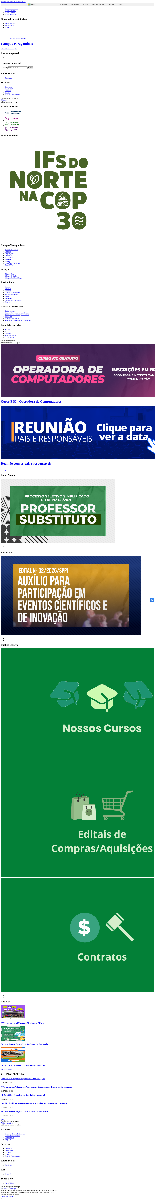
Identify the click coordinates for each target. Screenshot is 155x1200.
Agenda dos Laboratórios (13, 300)
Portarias (8, 302)
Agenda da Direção (11, 250)
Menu (5, 100)
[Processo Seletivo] (13, 125)
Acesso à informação (98, 4)
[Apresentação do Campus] (13, 115)
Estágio (7, 296)
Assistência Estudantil (12, 263)
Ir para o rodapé (11, 14)
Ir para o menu (10, 11)
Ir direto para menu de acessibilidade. (13, 2)
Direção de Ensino (11, 276)
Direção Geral (9, 274)
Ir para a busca (10, 13)
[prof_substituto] (58, 542)
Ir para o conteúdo (11, 9)
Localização (9, 257)
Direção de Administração (13, 278)
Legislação (111, 4)
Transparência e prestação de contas (17, 315)
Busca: (5, 67)
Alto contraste (9, 25)
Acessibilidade (10, 23)
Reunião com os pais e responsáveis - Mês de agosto (23, 1079)
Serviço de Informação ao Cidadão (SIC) (18, 320)
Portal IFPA (9, 265)
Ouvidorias (8, 255)
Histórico (8, 259)
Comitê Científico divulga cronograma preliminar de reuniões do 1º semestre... (34, 1103)
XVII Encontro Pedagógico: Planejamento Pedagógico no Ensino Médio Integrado (36, 1087)
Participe (85, 4)
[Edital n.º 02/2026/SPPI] (71, 635)
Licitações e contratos (12, 319)
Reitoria (7, 261)
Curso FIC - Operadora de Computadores (31, 401)
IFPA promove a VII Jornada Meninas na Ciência (22, 1023)
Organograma (9, 254)
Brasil (33, 4)
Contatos (8, 91)
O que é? (8, 1174)
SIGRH (7, 93)
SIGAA (7, 329)
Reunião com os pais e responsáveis (26, 463)
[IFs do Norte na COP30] (49, 241)
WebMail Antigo (10, 335)
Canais (120, 4)
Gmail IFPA (9, 89)
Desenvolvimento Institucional (15, 1134)
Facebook (8, 1165)
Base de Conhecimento (12, 94)
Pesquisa (8, 289)
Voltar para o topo (7, 1123)
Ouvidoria (8, 87)
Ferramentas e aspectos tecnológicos (17, 313)
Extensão (8, 291)
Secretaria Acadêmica (12, 294)
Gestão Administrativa (12, 1136)
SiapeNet (8, 333)
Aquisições (8, 317)
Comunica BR (75, 4)
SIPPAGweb (9, 337)
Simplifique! (63, 4)
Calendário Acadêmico (12, 292)
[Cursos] (13, 120)
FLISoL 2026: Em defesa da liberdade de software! (23, 1065)
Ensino (7, 287)
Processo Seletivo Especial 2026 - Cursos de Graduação (24, 1044)
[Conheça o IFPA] (13, 131)
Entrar (7, 27)
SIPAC (7, 331)
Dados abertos (10, 311)
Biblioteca (8, 298)
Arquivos (8, 1140)
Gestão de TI (9, 1138)
